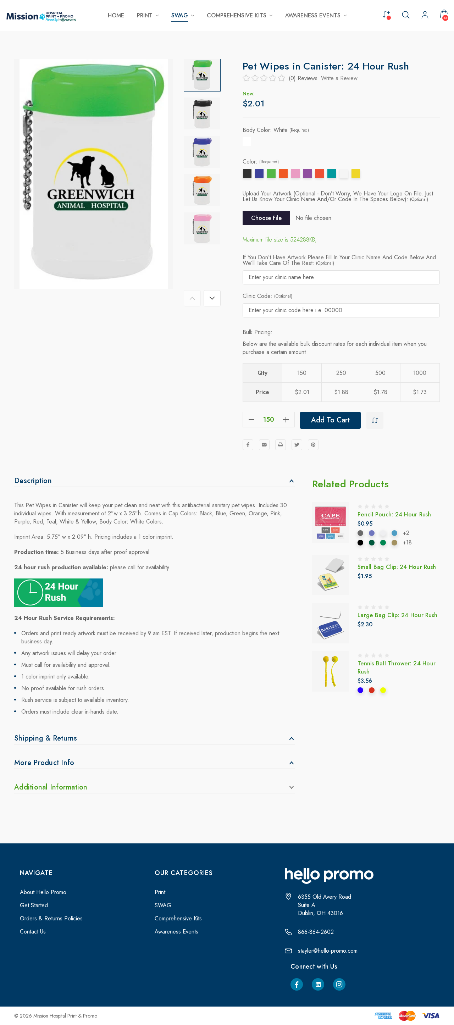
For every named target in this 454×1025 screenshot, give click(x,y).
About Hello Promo (43, 892)
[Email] (264, 444)
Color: (261, 162)
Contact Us (33, 931)
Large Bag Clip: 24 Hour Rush (397, 615)
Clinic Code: (267, 296)
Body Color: (276, 130)
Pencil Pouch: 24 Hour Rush (394, 514)
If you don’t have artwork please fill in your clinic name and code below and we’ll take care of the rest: (339, 260)
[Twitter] (297, 444)
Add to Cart (330, 420)
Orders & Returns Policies (51, 918)
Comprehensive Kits (178, 918)
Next (212, 298)
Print (160, 892)
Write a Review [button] (339, 78)
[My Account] (425, 15)
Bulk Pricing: (257, 332)
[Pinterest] (313, 444)
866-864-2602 (316, 932)
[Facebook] (248, 444)
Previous (192, 298)
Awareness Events (176, 931)
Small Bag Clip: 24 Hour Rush (397, 567)
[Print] (280, 444)
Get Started (34, 905)
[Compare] (386, 14)
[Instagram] (339, 984)
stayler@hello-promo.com (328, 951)
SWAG (163, 905)
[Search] (406, 14)
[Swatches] (360, 533)
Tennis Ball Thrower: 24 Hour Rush (397, 667)
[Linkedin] (318, 984)
